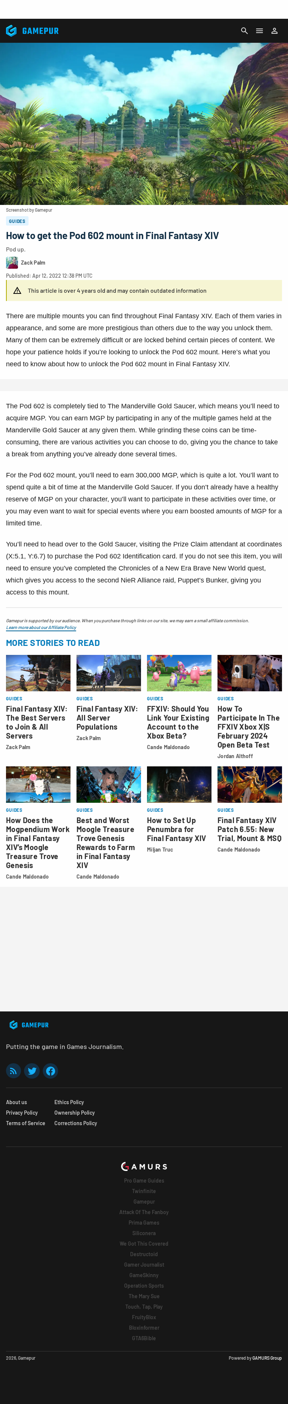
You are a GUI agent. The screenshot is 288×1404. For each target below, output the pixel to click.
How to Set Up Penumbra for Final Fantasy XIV (176, 829)
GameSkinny (144, 1275)
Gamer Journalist (144, 1264)
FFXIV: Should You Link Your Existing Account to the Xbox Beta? (178, 722)
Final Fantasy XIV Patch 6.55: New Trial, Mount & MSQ (250, 829)
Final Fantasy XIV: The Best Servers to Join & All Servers (37, 722)
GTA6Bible (144, 1338)
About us (16, 1102)
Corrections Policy (75, 1123)
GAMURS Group (267, 1357)
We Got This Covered (144, 1243)
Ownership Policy (74, 1112)
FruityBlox (144, 1317)
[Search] (244, 30)
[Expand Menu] (259, 30)
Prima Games (144, 1222)
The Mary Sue (144, 1296)
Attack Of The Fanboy (144, 1212)
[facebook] (50, 1071)
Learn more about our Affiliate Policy (41, 627)
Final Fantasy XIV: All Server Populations (107, 717)
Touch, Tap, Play (144, 1306)
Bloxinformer (144, 1327)
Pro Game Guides (144, 1180)
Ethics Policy (69, 1102)
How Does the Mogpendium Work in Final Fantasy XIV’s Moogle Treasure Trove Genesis (38, 843)
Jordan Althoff (235, 756)
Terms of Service (25, 1123)
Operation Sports (144, 1285)
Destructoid (144, 1254)
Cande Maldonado (168, 747)
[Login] (274, 30)
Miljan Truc (160, 849)
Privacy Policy (22, 1112)
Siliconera (144, 1233)
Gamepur (144, 1201)
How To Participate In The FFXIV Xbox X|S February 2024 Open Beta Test (249, 726)
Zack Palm (18, 747)
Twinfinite (144, 1191)
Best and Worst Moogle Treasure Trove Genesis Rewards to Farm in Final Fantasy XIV (105, 843)
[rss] (13, 1071)
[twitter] (32, 1071)
